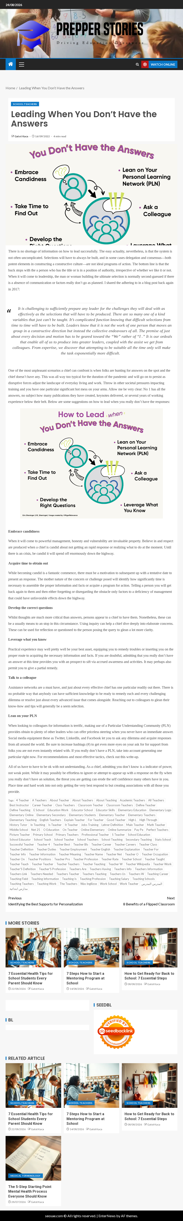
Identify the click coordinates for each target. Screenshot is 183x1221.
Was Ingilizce (88, 884)
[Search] (137, 64)
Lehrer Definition (112, 825)
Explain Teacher (74, 820)
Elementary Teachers (141, 815)
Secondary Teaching (139, 839)
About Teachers (82, 800)
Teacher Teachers (67, 864)
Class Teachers (65, 805)
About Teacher (59, 800)
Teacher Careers (125, 844)
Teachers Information (149, 869)
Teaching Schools (143, 879)
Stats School (163, 839)
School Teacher (64, 839)
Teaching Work (46, 884)
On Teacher (70, 829)
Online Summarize (119, 829)
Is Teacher (55, 825)
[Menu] (21, 64)
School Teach (42, 839)
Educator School (82, 810)
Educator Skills (105, 810)
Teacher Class (148, 844)
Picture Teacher (20, 834)
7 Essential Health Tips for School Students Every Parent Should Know (30, 978)
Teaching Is (69, 879)
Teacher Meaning (70, 854)
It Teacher (71, 825)
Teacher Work (162, 864)
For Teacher (96, 820)
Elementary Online (21, 815)
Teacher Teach (19, 864)
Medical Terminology (25, 1175)
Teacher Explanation (126, 849)
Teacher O (132, 854)
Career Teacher (42, 805)
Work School (108, 884)
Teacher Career (101, 844)
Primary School (43, 834)
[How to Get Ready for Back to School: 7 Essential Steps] (149, 947)
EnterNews (107, 1216)
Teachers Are (77, 869)
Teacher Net (114, 854)
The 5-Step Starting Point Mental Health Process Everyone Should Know (29, 1191)
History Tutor (18, 825)
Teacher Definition (21, 849)
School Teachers (25, 104)
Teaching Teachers (22, 884)
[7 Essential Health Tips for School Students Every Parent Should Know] (33, 947)
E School (38, 810)
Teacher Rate (110, 859)
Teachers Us (117, 874)
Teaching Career (157, 874)
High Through (148, 820)
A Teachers (39, 800)
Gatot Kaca (22, 136)
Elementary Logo (160, 810)
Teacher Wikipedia (138, 864)
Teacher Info (18, 854)
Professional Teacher (95, 834)
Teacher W (115, 864)
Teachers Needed (41, 874)
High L (132, 820)
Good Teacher (116, 820)
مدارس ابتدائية (19, 888)
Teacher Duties (46, 849)
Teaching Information (45, 879)
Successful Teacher (22, 844)
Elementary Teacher (112, 815)
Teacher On (17, 859)
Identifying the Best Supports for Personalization (45, 901)
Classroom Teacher (90, 805)
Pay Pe (138, 829)
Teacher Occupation (155, 854)
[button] (21, 64)
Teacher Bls (80, 844)
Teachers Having (100, 869)
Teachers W (136, 874)
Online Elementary (93, 829)
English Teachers (50, 820)
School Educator (20, 839)
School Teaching (112, 839)
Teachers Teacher (67, 874)
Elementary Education (132, 810)
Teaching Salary (119, 879)
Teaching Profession (93, 879)
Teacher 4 (43, 844)
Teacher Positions (39, 859)
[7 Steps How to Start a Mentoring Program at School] (91, 947)
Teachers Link (18, 874)
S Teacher (118, 834)
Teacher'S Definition (23, 869)
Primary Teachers (67, 834)
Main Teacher (135, 825)
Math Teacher (156, 825)
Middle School (19, 829)
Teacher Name (93, 854)
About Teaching (106, 800)
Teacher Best (61, 844)
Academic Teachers (132, 800)
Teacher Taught (155, 859)
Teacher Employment (73, 849)
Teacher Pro (62, 859)
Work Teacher (129, 884)
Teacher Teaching (94, 864)
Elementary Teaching (23, 820)
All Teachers (156, 800)
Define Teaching (20, 810)
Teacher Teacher (42, 864)
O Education (51, 829)
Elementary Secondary (51, 815)
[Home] (10, 64)
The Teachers (68, 884)
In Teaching (37, 825)
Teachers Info (123, 869)
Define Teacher (146, 805)
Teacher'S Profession (52, 869)
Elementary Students (82, 815)
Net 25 (35, 829)
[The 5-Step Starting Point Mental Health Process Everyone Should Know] (33, 1158)
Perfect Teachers (157, 829)
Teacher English (100, 849)
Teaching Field (19, 879)
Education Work (58, 810)
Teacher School (131, 859)
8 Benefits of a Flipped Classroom (149, 901)
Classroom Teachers (119, 805)
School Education (139, 834)
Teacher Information (42, 854)
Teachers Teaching (94, 874)
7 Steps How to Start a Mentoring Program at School (85, 978)
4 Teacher (22, 800)
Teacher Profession (85, 859)
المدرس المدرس (151, 884)
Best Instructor (19, 805)
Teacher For (151, 849)
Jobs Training (89, 825)
